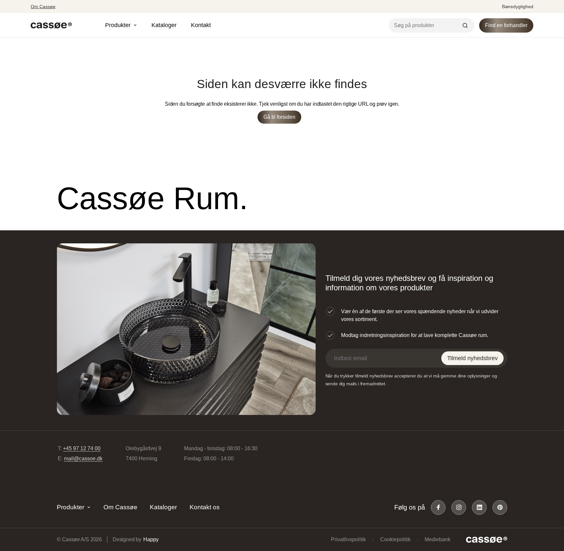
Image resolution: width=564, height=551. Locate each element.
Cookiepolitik (395, 539)
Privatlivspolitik (348, 539)
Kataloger (164, 25)
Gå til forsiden (279, 117)
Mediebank (437, 539)
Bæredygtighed (517, 6)
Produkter (70, 507)
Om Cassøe (43, 6)
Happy (150, 539)
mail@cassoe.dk (83, 458)
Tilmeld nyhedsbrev (472, 358)
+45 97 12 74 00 (82, 448)
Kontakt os (205, 507)
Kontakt (201, 25)
